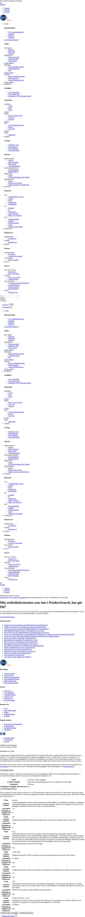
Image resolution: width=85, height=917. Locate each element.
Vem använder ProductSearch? (14, 655)
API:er (10, 175)
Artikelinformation (10, 728)
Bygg (10, 200)
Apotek (10, 199)
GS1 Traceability (13, 92)
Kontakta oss (12, 242)
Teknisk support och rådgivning (18, 185)
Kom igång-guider (10, 710)
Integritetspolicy (9, 738)
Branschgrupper (13, 289)
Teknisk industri (13, 223)
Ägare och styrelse (14, 277)
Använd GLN (8, 675)
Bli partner (11, 254)
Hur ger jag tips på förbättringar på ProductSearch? (20, 642)
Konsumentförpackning (16, 67)
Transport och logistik (15, 227)
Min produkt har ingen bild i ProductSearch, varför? (21, 640)
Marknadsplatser (13, 219)
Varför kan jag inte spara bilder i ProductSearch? (20, 638)
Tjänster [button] (6, 137)
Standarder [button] (7, 84)
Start (1, 597)
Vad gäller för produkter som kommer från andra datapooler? (24, 646)
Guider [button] (6, 24)
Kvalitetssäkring (13, 170)
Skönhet (11, 221)
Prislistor (11, 53)
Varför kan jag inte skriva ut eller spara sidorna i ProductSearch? (25, 627)
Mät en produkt (13, 78)
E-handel (11, 208)
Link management (14, 166)
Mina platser (12, 164)
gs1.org (6, 742)
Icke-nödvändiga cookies (8, 789)
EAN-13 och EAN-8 (15, 116)
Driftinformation (9, 714)
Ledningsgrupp (13, 279)
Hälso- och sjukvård (14, 215)
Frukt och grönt (13, 214)
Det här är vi (12, 272)
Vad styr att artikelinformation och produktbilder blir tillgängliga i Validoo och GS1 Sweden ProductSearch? (39, 634)
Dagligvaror (12, 202)
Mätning (11, 36)
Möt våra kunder (13, 274)
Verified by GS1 (13, 145)
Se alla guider (8, 63)
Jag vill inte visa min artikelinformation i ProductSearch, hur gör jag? (26, 632)
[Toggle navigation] (11, 304)
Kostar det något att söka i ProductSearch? (18, 649)
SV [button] (1, 3)
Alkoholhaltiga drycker (15, 197)
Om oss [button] (6, 262)
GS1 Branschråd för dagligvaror (18, 283)
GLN (10, 108)
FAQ (5, 708)
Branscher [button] (7, 187)
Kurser (10, 181)
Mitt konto (11, 52)
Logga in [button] (5, 305)
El (9, 210)
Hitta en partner (13, 260)
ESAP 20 (11, 38)
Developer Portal (13, 150)
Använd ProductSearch (16, 80)
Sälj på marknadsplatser (12, 677)
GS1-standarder (9, 693)
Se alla (6, 112)
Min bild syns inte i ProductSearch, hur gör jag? (19, 651)
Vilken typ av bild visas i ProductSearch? (17, 653)
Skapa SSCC (12, 61)
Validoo (10, 160)
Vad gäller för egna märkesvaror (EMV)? (17, 657)
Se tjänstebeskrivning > (7, 617)
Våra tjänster (13, 597)
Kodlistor (11, 34)
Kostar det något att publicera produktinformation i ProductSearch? (26, 625)
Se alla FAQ (12, 238)
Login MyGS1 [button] (7, 307)
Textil (10, 225)
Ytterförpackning (13, 69)
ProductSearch (13, 147)
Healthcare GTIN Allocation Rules (19, 96)
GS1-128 (11, 117)
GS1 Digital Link (14, 94)
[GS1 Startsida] (5, 20)
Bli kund (7, 10)
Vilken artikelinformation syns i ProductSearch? (19, 647)
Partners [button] (6, 244)
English (2, 5)
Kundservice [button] (8, 228)
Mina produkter (13, 162)
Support (6, 597)
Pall (9, 70)
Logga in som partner (15, 256)
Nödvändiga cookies (7, 770)
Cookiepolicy (8, 740)
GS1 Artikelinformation (16, 32)
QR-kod (11, 119)
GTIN (10, 106)
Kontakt (6, 12)
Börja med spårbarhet (11, 683)
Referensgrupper (13, 287)
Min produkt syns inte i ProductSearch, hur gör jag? (21, 644)
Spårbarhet (11, 135)
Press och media (9, 700)
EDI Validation (13, 148)
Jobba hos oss (12, 292)
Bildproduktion (13, 172)
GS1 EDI (11, 129)
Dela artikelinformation (11, 679)
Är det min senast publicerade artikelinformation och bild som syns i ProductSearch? (31, 636)
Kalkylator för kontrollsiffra (13, 724)
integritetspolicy (69, 766)
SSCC (10, 110)
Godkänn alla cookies (26, 913)
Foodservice (12, 212)
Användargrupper (14, 285)
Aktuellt (6, 8)
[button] (7, 916)
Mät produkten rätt (10, 681)
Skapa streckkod (13, 57)
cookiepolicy (4, 766)
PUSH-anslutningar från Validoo (19, 177)
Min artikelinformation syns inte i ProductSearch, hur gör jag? (24, 631)
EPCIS (10, 127)
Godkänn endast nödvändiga (9, 913)
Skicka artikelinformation (16, 76)
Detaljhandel (12, 204)
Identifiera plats (13, 59)
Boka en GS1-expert (15, 183)
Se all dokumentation (11, 40)
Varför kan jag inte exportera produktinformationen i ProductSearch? (26, 629)
